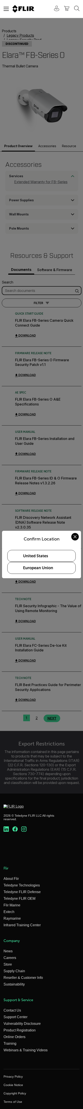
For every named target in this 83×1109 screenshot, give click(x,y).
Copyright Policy (15, 1093)
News (8, 951)
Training (10, 1043)
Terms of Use (13, 1101)
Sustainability (14, 984)
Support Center (15, 1017)
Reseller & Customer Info (23, 978)
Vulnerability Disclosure (22, 1023)
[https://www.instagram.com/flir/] (24, 829)
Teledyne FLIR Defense (22, 892)
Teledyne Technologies (22, 885)
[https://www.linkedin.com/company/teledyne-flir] (6, 829)
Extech (9, 912)
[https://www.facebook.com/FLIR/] (15, 829)
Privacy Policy (13, 1076)
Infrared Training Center (22, 925)
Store (8, 964)
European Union (38, 568)
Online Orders (14, 1037)
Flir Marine (12, 905)
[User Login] (54, 9)
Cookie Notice (13, 1085)
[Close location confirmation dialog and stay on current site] (75, 536)
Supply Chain (14, 971)
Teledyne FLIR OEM (19, 898)
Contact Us (12, 1010)
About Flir (11, 879)
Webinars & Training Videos (26, 1050)
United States (35, 556)
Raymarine (12, 918)
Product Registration (20, 1030)
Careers (10, 958)
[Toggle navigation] (6, 9)
